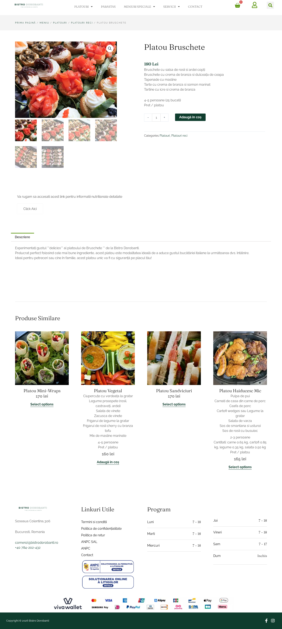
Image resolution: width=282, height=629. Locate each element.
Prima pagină (25, 22)
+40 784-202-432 (27, 548)
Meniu (44, 22)
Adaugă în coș (190, 117)
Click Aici (30, 209)
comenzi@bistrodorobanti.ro (36, 543)
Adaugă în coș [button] (108, 462)
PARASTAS (108, 6)
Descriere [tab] (22, 237)
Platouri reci (82, 22)
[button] (270, 5)
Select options (41, 404)
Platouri (60, 22)
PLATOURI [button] (81, 6)
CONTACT (195, 6)
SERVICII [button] (169, 6)
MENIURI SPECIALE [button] (137, 6)
